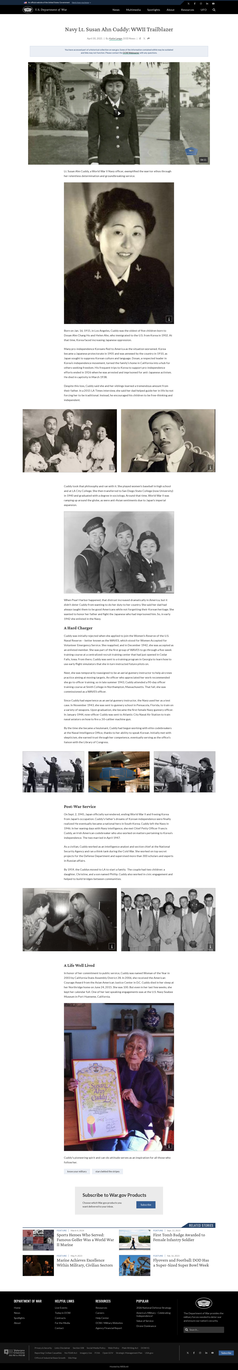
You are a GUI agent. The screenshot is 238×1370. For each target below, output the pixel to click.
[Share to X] (144, 38)
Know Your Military (77, 1171)
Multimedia (133, 9)
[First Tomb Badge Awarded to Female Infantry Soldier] (166, 1240)
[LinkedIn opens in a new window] (207, 4)
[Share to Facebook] (140, 38)
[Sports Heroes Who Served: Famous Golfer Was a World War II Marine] (70, 1240)
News (116, 9)
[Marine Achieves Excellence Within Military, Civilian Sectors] (70, 1265)
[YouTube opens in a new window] (213, 4)
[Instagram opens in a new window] (201, 4)
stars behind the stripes (107, 1171)
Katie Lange (115, 38)
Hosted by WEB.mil (119, 1366)
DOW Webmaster (131, 53)
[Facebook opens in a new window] (195, 4)
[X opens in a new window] (188, 4)
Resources (187, 9)
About (171, 9)
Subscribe (146, 1204)
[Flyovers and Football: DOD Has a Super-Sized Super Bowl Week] (166, 1265)
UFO (204, 9)
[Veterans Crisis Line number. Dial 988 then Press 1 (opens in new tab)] (14, 1352)
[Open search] (214, 9)
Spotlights (153, 9)
